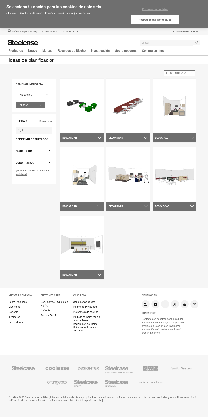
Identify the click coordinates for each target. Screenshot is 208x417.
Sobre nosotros (126, 50)
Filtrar (24, 105)
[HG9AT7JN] (128, 174)
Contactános (49, 31)
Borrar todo (45, 121)
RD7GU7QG (164, 197)
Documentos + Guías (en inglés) (54, 303)
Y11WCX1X (117, 128)
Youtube (185, 304)
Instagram (146, 304)
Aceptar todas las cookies (155, 19)
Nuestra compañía (20, 295)
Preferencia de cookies (85, 311)
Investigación (100, 50)
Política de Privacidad (85, 306)
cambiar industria (29, 84)
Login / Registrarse (185, 31)
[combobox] (170, 43)
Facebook (165, 304)
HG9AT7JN (116, 197)
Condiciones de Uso (84, 301)
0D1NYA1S (70, 128)
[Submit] (196, 42)
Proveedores (16, 322)
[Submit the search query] (19, 130)
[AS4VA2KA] (174, 105)
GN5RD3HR (71, 197)
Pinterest (194, 304)
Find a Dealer (69, 31)
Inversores (14, 316)
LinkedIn (155, 304)
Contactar (149, 313)
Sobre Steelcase (18, 301)
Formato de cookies (155, 9)
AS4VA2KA (163, 128)
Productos (16, 50)
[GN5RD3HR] (82, 174)
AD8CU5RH (71, 265)
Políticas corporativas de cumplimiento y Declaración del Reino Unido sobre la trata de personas (86, 323)
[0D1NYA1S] (82, 106)
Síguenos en (149, 295)
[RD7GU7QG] (174, 174)
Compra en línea (153, 50)
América (24, 31)
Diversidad (15, 306)
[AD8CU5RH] (82, 243)
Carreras (13, 311)
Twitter (175, 304)
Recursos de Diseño (72, 50)
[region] (104, 14)
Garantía (45, 310)
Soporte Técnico (49, 315)
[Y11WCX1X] (128, 106)
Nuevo (32, 50)
